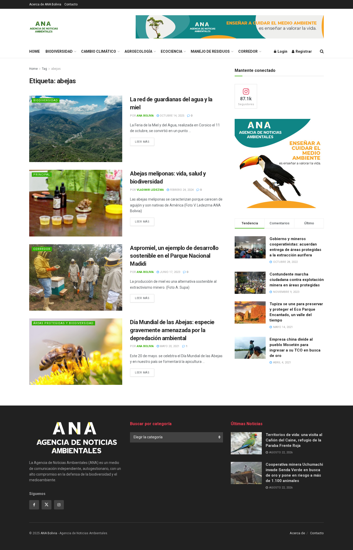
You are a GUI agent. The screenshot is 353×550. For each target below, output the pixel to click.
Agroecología (138, 51)
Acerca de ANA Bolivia (45, 4)
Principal (41, 174)
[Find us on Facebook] (34, 504)
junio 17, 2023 (169, 272)
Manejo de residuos (210, 51)
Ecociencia (171, 51)
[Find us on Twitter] (46, 504)
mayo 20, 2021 (169, 346)
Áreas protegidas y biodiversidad (63, 323)
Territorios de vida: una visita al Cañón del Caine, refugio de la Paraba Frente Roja (294, 440)
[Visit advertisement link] (230, 27)
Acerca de (297, 533)
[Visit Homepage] (43, 27)
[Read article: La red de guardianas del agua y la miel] (75, 129)
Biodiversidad (59, 51)
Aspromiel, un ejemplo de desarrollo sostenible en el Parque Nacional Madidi (174, 256)
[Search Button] (322, 51)
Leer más (144, 141)
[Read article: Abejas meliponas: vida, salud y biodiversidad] (75, 203)
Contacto (71, 4)
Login (282, 51)
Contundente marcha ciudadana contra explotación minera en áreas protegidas (297, 279)
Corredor (248, 51)
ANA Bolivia (145, 115)
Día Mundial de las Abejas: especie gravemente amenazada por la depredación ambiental (172, 330)
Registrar (303, 51)
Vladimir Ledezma (150, 190)
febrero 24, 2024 (181, 190)
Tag (44, 69)
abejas (56, 69)
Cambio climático (98, 51)
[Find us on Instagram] (59, 504)
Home (34, 51)
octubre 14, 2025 (171, 115)
